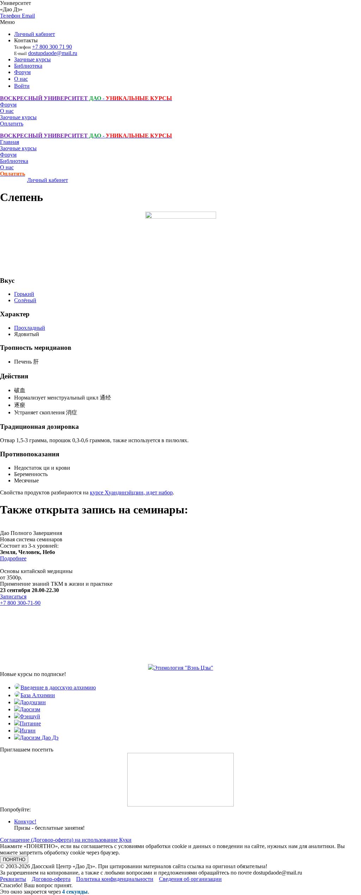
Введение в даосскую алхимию (58, 687)
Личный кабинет (34, 34)
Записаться (13, 596)
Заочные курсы (32, 59)
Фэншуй (30, 716)
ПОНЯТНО (14, 859)
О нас (21, 79)
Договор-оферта (51, 879)
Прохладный (29, 328)
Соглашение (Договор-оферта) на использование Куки (65, 840)
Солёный (25, 300)
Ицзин (28, 730)
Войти (22, 86)
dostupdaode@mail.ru (52, 53)
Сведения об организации (190, 879)
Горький (24, 294)
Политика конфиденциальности (114, 879)
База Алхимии (37, 695)
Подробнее (13, 558)
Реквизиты (13, 879)
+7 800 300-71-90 (20, 603)
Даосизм (30, 709)
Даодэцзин (33, 702)
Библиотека (28, 66)
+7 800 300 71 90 (52, 47)
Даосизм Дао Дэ (39, 738)
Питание (30, 723)
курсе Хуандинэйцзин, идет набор (131, 492)
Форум (22, 72)
